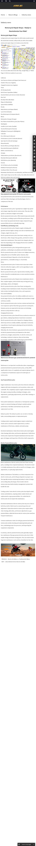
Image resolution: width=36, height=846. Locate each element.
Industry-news (26, 15)
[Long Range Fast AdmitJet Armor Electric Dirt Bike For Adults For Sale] (18, 550)
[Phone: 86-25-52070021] (34, 156)
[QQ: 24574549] (34, 169)
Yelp (20, 70)
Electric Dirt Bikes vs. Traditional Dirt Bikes (19, 559)
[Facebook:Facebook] (34, 137)
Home (3, 15)
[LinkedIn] (34, 143)
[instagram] (34, 150)
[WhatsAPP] (34, 163)
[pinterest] (34, 146)
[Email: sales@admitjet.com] (34, 166)
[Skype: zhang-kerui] (34, 160)
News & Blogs (13, 15)
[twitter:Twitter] (34, 140)
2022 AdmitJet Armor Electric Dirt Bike (15, 561)
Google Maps (25, 70)
